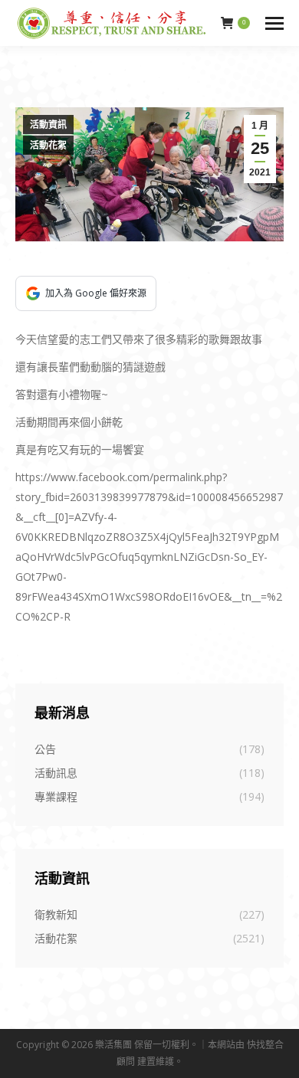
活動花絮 (48, 145)
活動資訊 (48, 125)
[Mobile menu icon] (274, 23)
